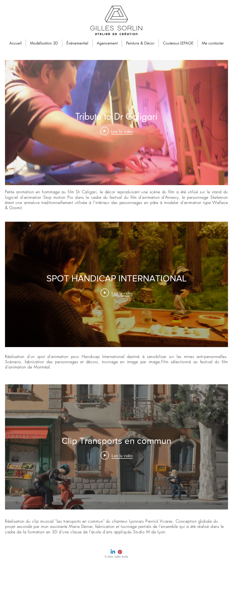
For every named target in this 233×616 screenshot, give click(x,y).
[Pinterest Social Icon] (120, 552)
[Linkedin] (113, 552)
